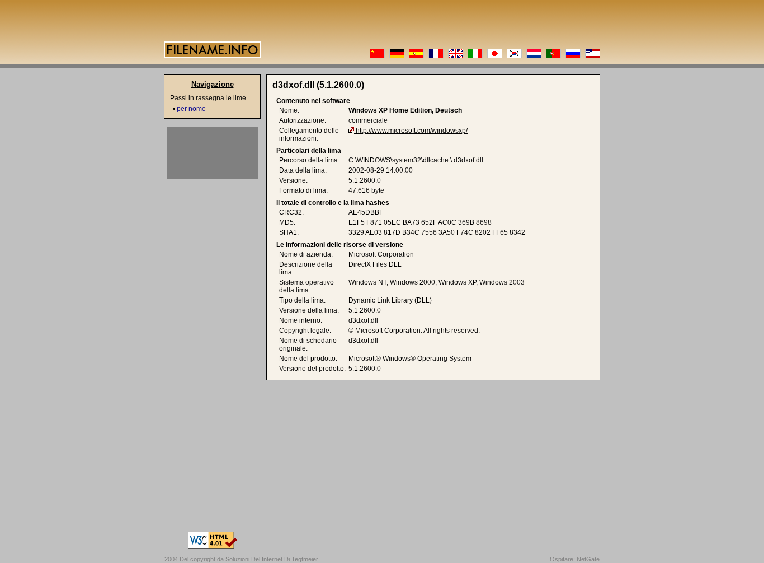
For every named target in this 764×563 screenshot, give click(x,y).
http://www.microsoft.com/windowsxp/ (412, 130)
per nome (191, 109)
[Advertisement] (212, 153)
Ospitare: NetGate (575, 559)
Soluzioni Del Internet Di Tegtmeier (271, 559)
